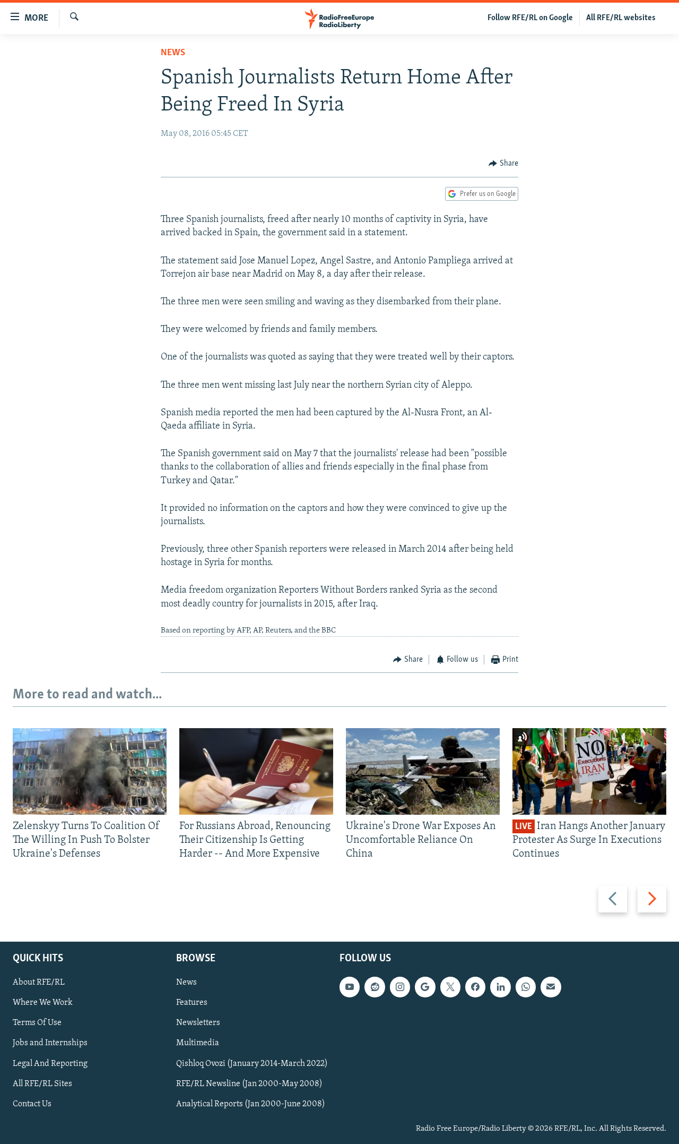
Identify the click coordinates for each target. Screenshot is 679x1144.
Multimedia (197, 1043)
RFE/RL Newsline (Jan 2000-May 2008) (249, 1083)
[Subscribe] (551, 987)
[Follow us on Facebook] (475, 987)
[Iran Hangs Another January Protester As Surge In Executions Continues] (589, 771)
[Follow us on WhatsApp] (526, 987)
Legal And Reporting (50, 1063)
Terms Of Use (37, 1023)
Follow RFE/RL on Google (530, 18)
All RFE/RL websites (621, 18)
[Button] (503, 163)
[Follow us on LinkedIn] (500, 987)
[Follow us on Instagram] (400, 987)
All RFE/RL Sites (42, 1083)
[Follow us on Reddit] (374, 987)
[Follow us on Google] (425, 987)
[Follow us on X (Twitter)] (450, 987)
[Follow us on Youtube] (350, 987)
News (173, 53)
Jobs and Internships (50, 1043)
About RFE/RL (39, 982)
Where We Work (43, 1002)
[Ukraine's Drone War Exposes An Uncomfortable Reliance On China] (423, 771)
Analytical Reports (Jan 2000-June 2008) (250, 1103)
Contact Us (32, 1103)
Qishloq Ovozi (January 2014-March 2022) (252, 1063)
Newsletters (198, 1023)
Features (191, 1002)
